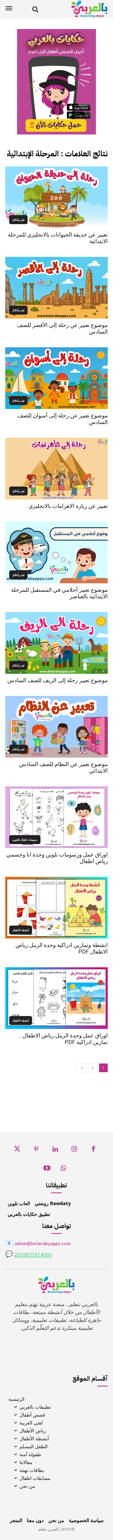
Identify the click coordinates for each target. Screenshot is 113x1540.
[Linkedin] (55, 1150)
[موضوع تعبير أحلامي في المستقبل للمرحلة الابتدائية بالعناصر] (56, 552)
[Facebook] (93, 1150)
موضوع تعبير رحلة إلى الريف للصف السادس (57, 680)
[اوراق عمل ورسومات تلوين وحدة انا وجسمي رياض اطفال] (56, 817)
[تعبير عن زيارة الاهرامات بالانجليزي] (56, 468)
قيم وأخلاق (18, 220)
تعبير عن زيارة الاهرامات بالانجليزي (68, 506)
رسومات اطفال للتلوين (24, 839)
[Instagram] (74, 1150)
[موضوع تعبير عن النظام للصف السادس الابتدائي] (56, 727)
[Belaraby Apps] (75, 9)
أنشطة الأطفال (20, 930)
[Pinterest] (36, 1150)
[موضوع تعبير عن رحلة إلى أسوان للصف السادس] (56, 378)
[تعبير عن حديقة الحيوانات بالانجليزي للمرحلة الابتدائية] (56, 197)
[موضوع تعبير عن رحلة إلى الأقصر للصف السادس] (56, 288)
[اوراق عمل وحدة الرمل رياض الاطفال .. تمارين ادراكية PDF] (56, 998)
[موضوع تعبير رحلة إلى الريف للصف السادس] (56, 643)
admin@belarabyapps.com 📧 (38, 1244)
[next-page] (81, 1067)
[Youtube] (47, 1169)
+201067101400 (33, 1255)
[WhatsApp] (63, 1169)
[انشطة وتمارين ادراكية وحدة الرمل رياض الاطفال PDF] (56, 908)
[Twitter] (17, 1150)
